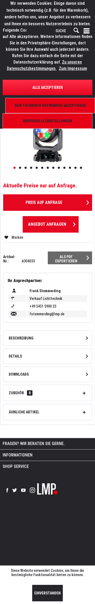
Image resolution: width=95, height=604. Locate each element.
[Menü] (87, 31)
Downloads (19, 374)
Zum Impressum (73, 68)
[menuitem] (87, 31)
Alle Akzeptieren (47, 87)
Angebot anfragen (47, 224)
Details (15, 356)
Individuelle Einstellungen (47, 121)
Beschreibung (21, 338)
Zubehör (20, 393)
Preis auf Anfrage (44, 202)
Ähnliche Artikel (24, 412)
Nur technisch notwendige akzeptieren (50, 105)
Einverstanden (47, 593)
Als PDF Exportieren (66, 259)
